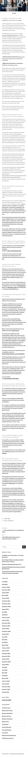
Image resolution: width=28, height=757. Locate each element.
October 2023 (5, 628)
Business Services (6, 716)
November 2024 (6, 603)
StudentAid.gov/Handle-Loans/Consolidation (13, 353)
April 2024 (5, 614)
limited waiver (15, 330)
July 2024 (4, 612)
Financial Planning (6, 730)
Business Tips (5, 721)
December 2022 (6, 653)
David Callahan (17, 18)
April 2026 (4, 584)
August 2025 (5, 592)
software (4, 453)
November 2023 (6, 626)
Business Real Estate (7, 713)
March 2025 (5, 595)
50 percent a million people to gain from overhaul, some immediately (13, 58)
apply (5, 520)
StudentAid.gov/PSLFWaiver (11, 378)
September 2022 (6, 661)
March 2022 (5, 678)
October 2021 (5, 692)
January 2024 (5, 620)
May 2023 (4, 639)
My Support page (12, 287)
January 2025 (5, 598)
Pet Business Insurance (8, 738)
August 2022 (5, 664)
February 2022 (6, 681)
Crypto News (5, 724)
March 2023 (5, 645)
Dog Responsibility (6, 700)
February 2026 (6, 587)
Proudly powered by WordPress (17, 753)
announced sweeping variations (9, 35)
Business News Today (7, 710)
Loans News (7, 518)
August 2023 (5, 634)
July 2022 (4, 667)
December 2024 (6, 601)
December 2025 (6, 590)
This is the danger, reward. (11, 65)
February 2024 (6, 617)
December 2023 (6, 623)
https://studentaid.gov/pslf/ (14, 250)
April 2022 (4, 675)
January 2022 (5, 684)
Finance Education (6, 727)
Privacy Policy (5, 753)
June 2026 (4, 581)
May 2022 (4, 672)
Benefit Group (9, 8)
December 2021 (6, 686)
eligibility (11, 520)
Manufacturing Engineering (9, 735)
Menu (14, 13)
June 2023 (4, 637)
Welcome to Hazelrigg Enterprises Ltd (11, 564)
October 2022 (5, 659)
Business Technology (7, 719)
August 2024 (5, 609)
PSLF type (11, 483)
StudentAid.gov (22, 285)
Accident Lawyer (6, 708)
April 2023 (4, 642)
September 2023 (6, 631)
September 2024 (6, 606)
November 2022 (6, 656)
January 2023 (5, 650)
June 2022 (4, 670)
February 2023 (6, 648)
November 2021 (6, 689)
